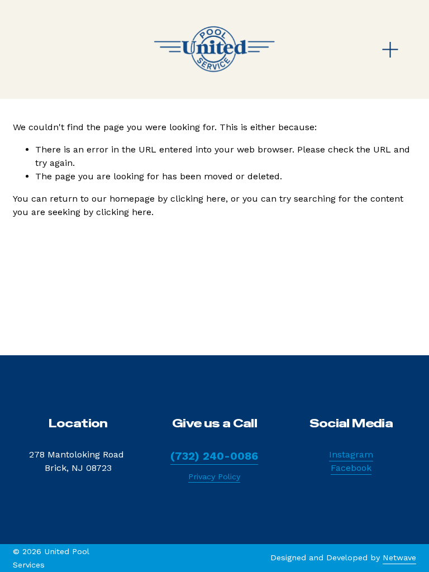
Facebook (351, 468)
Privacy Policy (214, 476)
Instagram (351, 454)
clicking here (198, 198)
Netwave (399, 557)
